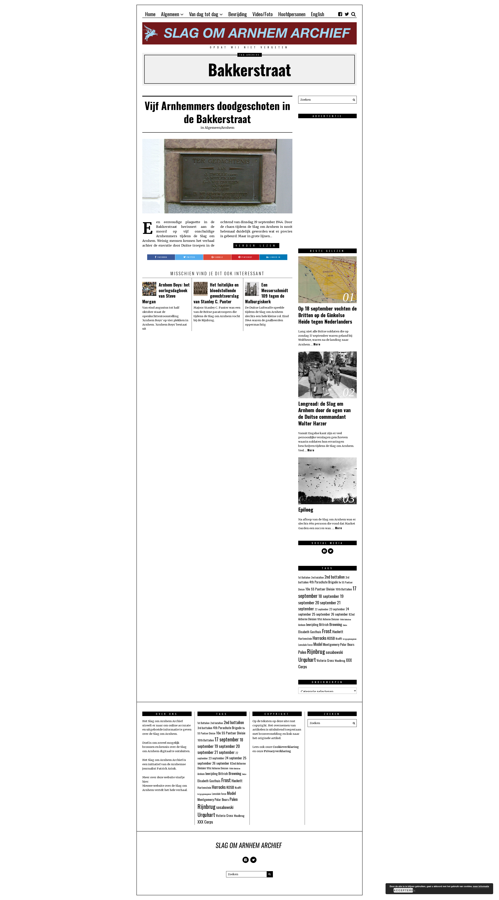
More (316, 344)
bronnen (148, 747)
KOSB (331, 638)
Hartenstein (305, 638)
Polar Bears (347, 644)
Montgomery (331, 644)
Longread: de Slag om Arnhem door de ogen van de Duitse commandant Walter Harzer (324, 413)
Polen (302, 652)
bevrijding (312, 624)
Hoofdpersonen (291, 14)
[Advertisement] (327, 179)
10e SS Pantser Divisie (320, 588)
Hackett (337, 631)
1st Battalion (304, 577)
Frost (327, 631)
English (317, 14)
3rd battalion (204, 728)
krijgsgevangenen (350, 638)
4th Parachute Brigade (323, 582)
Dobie (345, 625)
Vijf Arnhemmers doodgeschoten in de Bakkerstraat (217, 112)
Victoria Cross (325, 660)
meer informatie (481, 886)
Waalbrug (340, 660)
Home (150, 14)
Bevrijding (237, 14)
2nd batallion (317, 577)
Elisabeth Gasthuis (309, 631)
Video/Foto (262, 14)
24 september (233, 758)
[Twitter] (346, 14)
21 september (224, 752)
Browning (335, 624)
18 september (328, 596)
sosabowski (334, 652)
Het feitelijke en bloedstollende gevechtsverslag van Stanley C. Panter (216, 292)
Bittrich (324, 624)
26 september (339, 614)
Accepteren (403, 890)
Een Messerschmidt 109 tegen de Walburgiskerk (266, 292)
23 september (337, 609)
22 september (321, 609)
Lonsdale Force (305, 645)
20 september (325, 602)
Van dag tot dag (203, 14)
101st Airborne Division (328, 619)
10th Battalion (343, 589)
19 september (224, 746)
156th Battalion (345, 619)
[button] (353, 100)
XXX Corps (205, 822)
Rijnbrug (316, 651)
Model (317, 644)
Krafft (339, 638)
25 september (321, 614)
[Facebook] (340, 14)
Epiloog (305, 509)
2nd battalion (335, 577)
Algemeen (170, 14)
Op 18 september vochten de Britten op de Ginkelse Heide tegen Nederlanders (327, 314)
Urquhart (307, 659)
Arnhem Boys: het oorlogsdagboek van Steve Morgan (166, 292)
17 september (227, 739)
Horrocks (319, 638)
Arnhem (227, 128)
